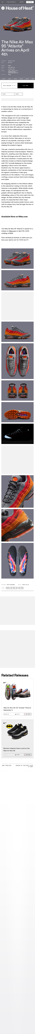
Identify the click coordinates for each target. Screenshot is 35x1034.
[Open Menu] (3, 8)
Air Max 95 (11, 67)
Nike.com (12, 231)
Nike (9, 65)
